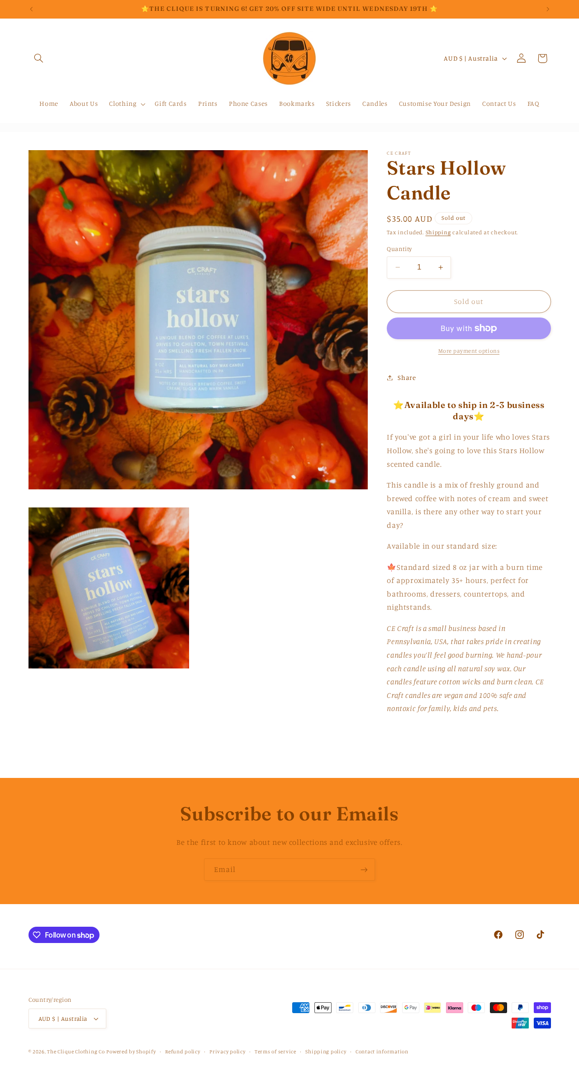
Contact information (382, 1051)
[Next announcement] (548, 9)
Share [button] (407, 377)
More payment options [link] (469, 350)
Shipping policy (325, 1051)
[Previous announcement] (31, 9)
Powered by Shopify (131, 1051)
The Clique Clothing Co (75, 1051)
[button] (38, 58)
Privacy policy (227, 1051)
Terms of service (275, 1051)
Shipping (438, 231)
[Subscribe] (364, 869)
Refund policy (182, 1051)
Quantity (399, 248)
